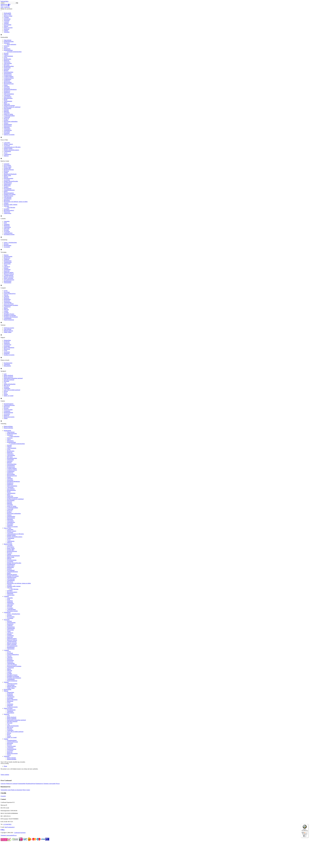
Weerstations (7, 48)
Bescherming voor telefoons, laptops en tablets (16, 201)
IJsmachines (7, 88)
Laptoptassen (7, 306)
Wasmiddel (7, 112)
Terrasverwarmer (8, 409)
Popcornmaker (7, 108)
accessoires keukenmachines (14, 51)
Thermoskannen (8, 101)
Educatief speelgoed (9, 379)
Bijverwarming (8, 82)
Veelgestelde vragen (6, 790)
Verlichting (6, 32)
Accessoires (7, 145)
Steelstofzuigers (8, 124)
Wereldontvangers (8, 195)
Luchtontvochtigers (9, 78)
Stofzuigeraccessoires (9, 105)
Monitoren (6, 298)
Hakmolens (7, 127)
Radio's (6, 191)
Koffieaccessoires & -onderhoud (12, 107)
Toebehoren (7, 364)
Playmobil (6, 381)
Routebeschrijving (30, 783)
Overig (5, 290)
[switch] (304, 836)
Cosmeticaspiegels (8, 275)
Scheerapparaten (8, 256)
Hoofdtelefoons (8, 182)
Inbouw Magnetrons (9, 347)
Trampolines (7, 388)
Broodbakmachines (9, 66)
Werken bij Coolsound (12, 783)
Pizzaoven (6, 118)
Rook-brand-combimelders (11, 121)
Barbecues (6, 60)
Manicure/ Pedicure (9, 274)
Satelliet (6, 172)
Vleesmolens (7, 128)
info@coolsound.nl (9, 827)
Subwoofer (7, 228)
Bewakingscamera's (9, 210)
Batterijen (6, 111)
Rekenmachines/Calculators (11, 305)
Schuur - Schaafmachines (10, 242)
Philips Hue (7, 104)
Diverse (6, 391)
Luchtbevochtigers (8, 76)
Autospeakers (7, 227)
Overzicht (3, 796)
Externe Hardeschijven (10, 293)
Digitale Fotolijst (8, 148)
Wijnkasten (7, 353)
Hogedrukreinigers (8, 403)
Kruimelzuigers (8, 75)
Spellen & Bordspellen (9, 384)
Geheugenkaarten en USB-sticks (12, 147)
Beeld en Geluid (8, 16)
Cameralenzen (7, 154)
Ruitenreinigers (8, 126)
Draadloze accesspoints (10, 315)
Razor (5, 392)
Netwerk (6, 295)
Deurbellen (7, 133)
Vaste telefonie (7, 40)
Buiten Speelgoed (8, 375)
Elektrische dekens (8, 272)
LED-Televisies (11, 207)
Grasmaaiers (7, 411)
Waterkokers (7, 62)
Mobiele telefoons (8, 330)
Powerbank (7, 292)
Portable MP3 (7, 168)
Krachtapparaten (8, 363)
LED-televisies (7, 197)
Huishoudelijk (7, 13)
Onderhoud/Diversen (9, 405)
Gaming (6, 311)
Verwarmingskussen (9, 279)
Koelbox (6, 120)
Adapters (6, 203)
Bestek (5, 99)
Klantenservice (39, 783)
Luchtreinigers (7, 79)
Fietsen (6, 418)
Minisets (6, 177)
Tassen (5, 265)
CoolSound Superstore (20, 832)
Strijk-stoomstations (9, 94)
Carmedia (6, 17)
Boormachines (7, 245)
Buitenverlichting (8, 426)
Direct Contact (26, 790)
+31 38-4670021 (7, 824)
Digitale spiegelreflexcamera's (11, 150)
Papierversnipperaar (9, 319)
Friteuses (6, 54)
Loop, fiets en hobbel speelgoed (12, 390)
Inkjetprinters (7, 299)
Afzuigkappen (7, 344)
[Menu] (307, 825)
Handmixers (7, 91)
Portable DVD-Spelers (9, 194)
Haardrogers (7, 258)
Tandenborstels (8, 262)
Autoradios (7, 221)
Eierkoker (6, 110)
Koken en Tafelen (8, 114)
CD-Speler (6, 163)
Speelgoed (6, 29)
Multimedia (7, 225)
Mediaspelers (7, 185)
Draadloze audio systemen (10, 204)
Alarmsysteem (7, 213)
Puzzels (6, 394)
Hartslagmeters (7, 260)
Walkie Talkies (7, 332)
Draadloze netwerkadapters (11, 317)
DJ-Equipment (7, 188)
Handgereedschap (8, 412)
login (2, 7)
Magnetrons (7, 349)
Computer (6, 21)
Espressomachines (8, 72)
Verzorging (7, 20)
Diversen (6, 53)
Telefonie (6, 23)
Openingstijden (22, 783)
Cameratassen (7, 151)
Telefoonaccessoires (9, 327)
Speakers (6, 187)
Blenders (6, 70)
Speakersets (7, 301)
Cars (5, 382)
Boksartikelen (7, 365)
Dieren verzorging (8, 278)
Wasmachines (7, 340)
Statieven (6, 155)
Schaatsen (6, 387)
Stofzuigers (7, 43)
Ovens (5, 57)
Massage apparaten (9, 276)
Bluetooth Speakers (9, 193)
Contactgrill (7, 117)
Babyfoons (6, 64)
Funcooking (7, 131)
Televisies (6, 206)
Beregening (7, 406)
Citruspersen (7, 95)
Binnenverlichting (8, 428)
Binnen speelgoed (8, 376)
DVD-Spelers (7, 165)
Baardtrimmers (7, 281)
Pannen (6, 85)
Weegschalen (7, 263)
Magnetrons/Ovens (9, 83)
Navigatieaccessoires (9, 234)
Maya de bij (7, 385)
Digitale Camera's (8, 144)
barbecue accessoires (9, 134)
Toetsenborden (7, 302)
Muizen (6, 308)
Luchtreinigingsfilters (9, 115)
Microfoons (7, 200)
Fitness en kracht (8, 27)
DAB (5, 222)
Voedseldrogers (8, 130)
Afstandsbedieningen (9, 190)
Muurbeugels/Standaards (10, 174)
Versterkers (7, 224)
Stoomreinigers (8, 73)
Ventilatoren (7, 80)
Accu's (5, 153)
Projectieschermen (8, 178)
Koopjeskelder (7, 24)
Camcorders (7, 142)
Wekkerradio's (7, 184)
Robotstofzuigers (8, 98)
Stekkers (6, 123)
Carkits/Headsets (8, 233)
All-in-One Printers (9, 303)
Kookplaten (7, 346)
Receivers (6, 171)
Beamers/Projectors (9, 169)
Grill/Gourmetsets (8, 56)
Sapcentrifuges (7, 96)
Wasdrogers (7, 343)
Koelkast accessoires (9, 354)
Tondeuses (6, 259)
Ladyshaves (7, 266)
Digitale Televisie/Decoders (11, 181)
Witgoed (6, 26)
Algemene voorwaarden (49, 783)
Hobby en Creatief (8, 395)
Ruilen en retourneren (16, 790)
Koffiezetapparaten (9, 41)
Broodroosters (7, 59)
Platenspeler (7, 211)
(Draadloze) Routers (9, 314)
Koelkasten (7, 341)
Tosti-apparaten (8, 63)
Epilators (6, 268)
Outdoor (6, 30)
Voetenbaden (7, 269)
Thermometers (7, 282)
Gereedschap (7, 19)
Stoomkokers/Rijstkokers (10, 89)
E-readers (6, 312)
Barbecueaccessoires (9, 417)
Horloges (6, 255)
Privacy (58, 783)
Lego (5, 374)
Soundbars (6, 209)
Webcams (6, 309)
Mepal (5, 102)
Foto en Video (7, 14)
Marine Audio (7, 175)
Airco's (6, 47)
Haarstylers (7, 271)
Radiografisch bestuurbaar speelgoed (13, 378)
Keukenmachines (8, 50)
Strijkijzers (6, 46)
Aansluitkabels (7, 198)
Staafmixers (7, 92)
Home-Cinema (7, 166)
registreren (6, 7)
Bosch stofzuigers (11, 44)
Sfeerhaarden (7, 67)
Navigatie (6, 230)
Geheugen (6, 296)
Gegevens (3, 783)
